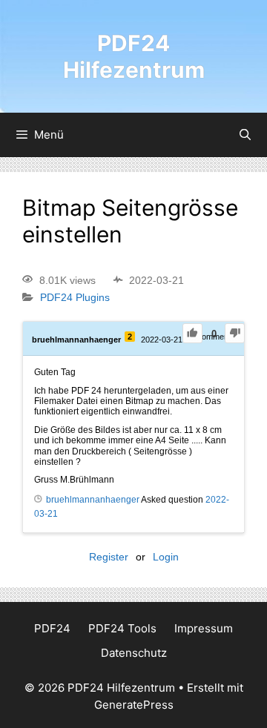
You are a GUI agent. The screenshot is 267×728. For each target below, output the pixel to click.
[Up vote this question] (192, 333)
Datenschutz (134, 653)
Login (166, 557)
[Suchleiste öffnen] (245, 135)
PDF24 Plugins (75, 298)
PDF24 (52, 628)
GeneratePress (134, 705)
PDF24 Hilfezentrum (134, 56)
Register (108, 557)
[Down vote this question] (235, 333)
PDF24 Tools (122, 628)
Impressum (203, 628)
